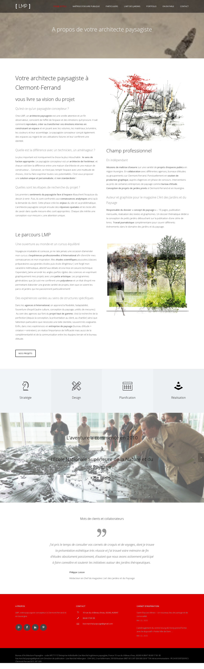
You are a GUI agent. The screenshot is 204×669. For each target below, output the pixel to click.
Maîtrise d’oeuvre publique (86, 6)
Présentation (60, 6)
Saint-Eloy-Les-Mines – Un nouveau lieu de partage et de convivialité (162, 614)
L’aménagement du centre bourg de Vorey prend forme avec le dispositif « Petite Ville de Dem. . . (162, 629)
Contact (184, 6)
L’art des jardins (132, 6)
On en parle (168, 6)
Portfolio (151, 6)
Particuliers (112, 6)
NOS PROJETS (25, 353)
